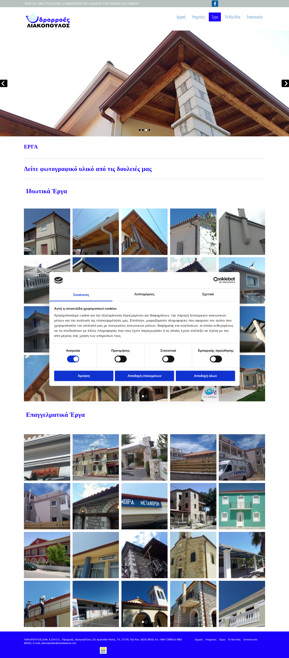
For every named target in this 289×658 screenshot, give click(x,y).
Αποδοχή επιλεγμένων (144, 376)
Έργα (215, 17)
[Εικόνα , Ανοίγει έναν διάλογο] (144, 83)
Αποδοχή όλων (205, 376)
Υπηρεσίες (198, 17)
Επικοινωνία (254, 17)
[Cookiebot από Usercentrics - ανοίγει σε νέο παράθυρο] (216, 280)
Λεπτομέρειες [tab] (144, 294)
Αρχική (181, 17)
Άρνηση (84, 376)
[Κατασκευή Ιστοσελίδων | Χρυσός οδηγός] (103, 650)
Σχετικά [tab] (208, 294)
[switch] (121, 359)
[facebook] (215, 3)
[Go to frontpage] (52, 19)
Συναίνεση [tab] (81, 295)
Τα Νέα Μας (232, 17)
